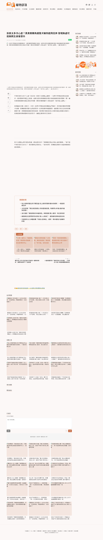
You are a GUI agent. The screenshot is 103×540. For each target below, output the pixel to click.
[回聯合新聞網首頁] (11, 4)
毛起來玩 (17, 9)
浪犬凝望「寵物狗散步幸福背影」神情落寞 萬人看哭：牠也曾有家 (43, 213)
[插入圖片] (66, 431)
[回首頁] (17, 4)
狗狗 (16, 229)
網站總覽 (76, 531)
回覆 (70, 431)
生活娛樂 (31, 9)
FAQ (32, 531)
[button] (86, 5)
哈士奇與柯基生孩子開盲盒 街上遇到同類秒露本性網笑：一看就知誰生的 (43, 204)
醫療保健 (38, 9)
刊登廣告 (27, 531)
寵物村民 (89, 9)
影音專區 (52, 9)
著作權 (49, 531)
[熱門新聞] (95, 34)
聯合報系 (60, 531)
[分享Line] (8, 98)
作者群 (95, 9)
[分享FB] (8, 93)
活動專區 (59, 9)
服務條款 (45, 531)
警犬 (21, 229)
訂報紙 (65, 531)
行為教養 (24, 9)
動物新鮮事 (10, 9)
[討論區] (8, 102)
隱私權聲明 (54, 531)
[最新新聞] (95, 72)
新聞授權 (39, 531)
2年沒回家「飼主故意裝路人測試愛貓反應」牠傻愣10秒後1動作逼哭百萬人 (43, 209)
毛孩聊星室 (67, 9)
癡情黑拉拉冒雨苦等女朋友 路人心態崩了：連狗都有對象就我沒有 (43, 216)
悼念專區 (82, 9)
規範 (8, 431)
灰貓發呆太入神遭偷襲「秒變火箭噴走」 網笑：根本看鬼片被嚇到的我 (43, 220)
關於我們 (70, 531)
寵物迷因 (75, 9)
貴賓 (26, 229)
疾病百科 (45, 9)
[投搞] (89, 5)
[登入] (92, 5)
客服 (34, 531)
